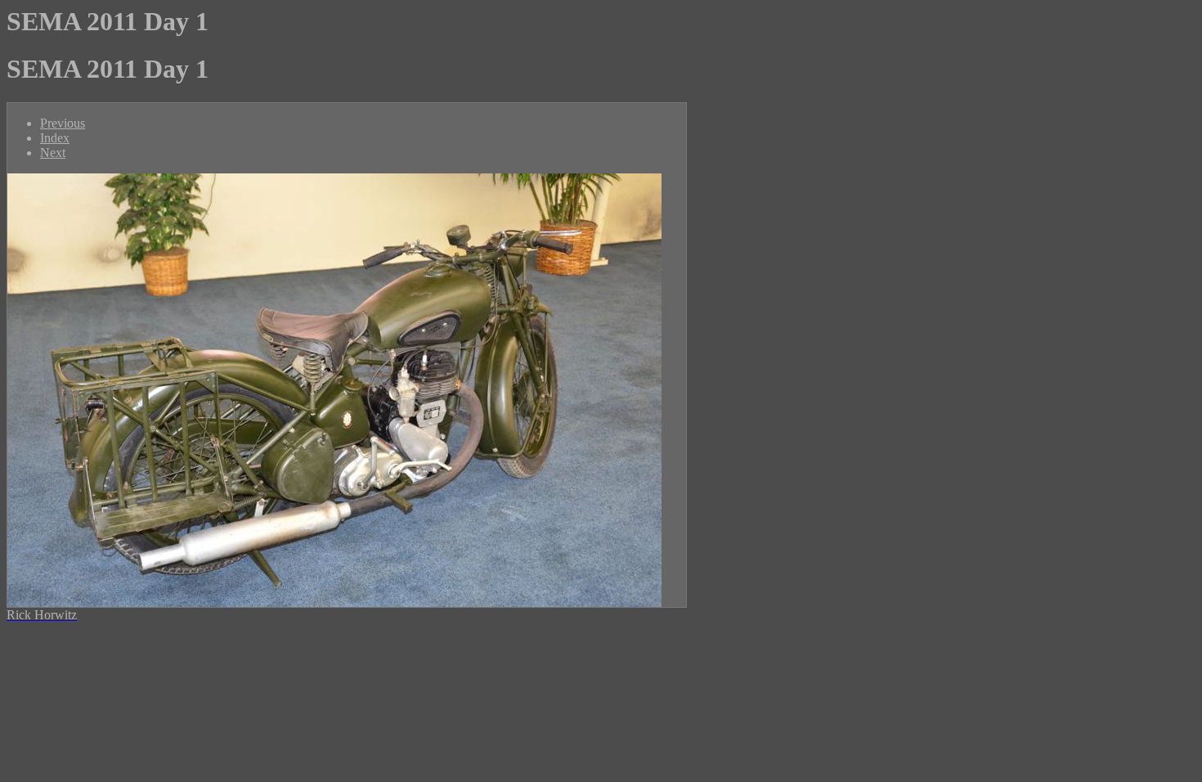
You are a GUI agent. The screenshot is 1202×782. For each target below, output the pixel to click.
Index (55, 138)
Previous (62, 123)
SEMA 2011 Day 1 (108, 21)
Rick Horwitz (42, 615)
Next (52, 153)
